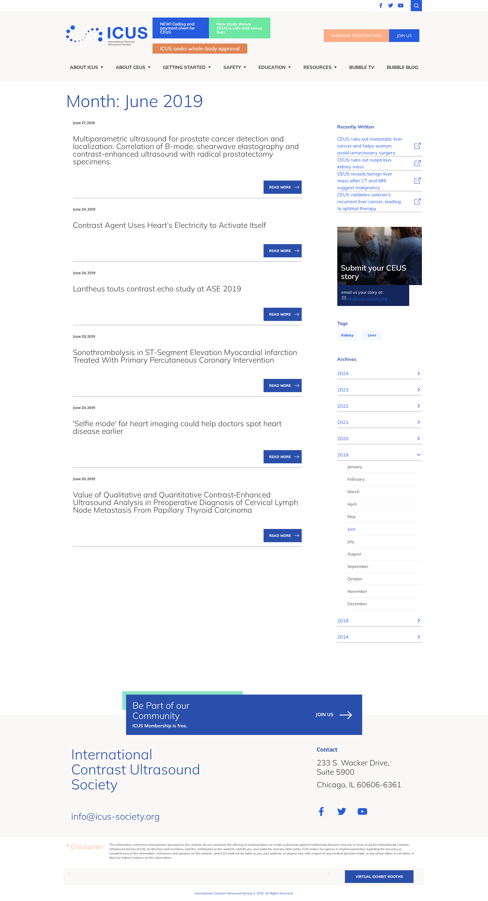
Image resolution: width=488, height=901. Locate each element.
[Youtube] (400, 5)
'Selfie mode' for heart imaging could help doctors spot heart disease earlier (177, 427)
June (351, 528)
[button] (69, 872)
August (354, 553)
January (354, 466)
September (358, 566)
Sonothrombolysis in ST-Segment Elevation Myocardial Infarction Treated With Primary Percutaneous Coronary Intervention (185, 356)
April (352, 504)
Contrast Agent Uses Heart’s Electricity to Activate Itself (169, 225)
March (353, 491)
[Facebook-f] (380, 5)
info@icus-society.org (366, 298)
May (351, 516)
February (356, 479)
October (355, 578)
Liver (372, 335)
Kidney (347, 335)
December (357, 603)
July (350, 541)
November (357, 591)
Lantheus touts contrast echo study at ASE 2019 (157, 288)
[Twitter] (390, 5)
